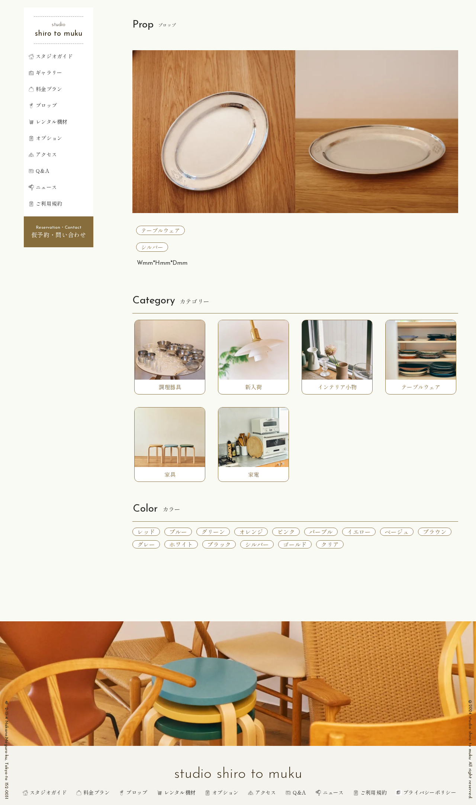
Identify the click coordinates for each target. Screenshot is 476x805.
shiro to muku (58, 34)
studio (58, 25)
